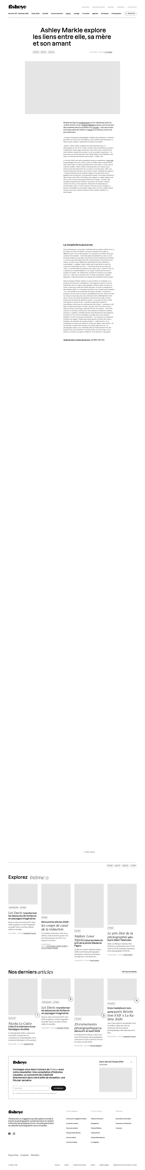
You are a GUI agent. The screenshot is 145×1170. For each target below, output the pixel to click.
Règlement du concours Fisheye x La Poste (125, 1165)
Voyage (76, 13)
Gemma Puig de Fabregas (49, 948)
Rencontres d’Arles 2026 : (55, 926)
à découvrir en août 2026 (87, 1027)
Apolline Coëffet (61, 946)
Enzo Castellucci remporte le (121, 1014)
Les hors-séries (71, 1137)
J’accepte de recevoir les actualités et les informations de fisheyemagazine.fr (36, 1093)
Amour (51, 52)
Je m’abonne (58, 1088)
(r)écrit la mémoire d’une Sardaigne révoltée (21, 1026)
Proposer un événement (123, 1123)
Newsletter (111, 7)
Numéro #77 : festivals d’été (18, 13)
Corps (133, 865)
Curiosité (85, 13)
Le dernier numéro (72, 1123)
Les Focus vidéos (71, 1142)
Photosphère (116, 13)
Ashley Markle (88, 125)
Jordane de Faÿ (28, 1044)
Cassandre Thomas (29, 933)
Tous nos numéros (72, 1128)
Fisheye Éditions (96, 1128)
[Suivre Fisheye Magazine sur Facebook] (9, 1134)
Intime (68, 13)
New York (110, 160)
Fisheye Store (120, 7)
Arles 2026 (35, 13)
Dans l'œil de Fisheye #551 (111, 1062)
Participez (105, 13)
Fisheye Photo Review (73, 1133)
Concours (119, 1128)
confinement (84, 123)
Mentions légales (104, 1165)
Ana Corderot (51, 946)
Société (45, 13)
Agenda (95, 13)
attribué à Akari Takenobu (120, 936)
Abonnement (85, 7)
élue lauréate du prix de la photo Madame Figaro (88, 940)
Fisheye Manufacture (98, 1137)
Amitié (43, 52)
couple (96, 127)
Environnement (57, 13)
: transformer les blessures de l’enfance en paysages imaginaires (22, 915)
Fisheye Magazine (96, 1045)
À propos (57, 1165)
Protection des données (79, 1165)
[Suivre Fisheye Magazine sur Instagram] (14, 1134)
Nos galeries (95, 1123)
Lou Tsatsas (108, 52)
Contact (66, 1165)
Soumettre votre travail (98, 7)
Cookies (93, 1165)
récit (90, 130)
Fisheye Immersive (97, 1118)
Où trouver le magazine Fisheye (76, 1118)
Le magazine (95, 1142)
